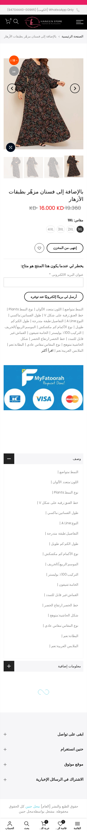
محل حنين (26, 811)
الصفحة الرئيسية (72, 36)
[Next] (12, 88)
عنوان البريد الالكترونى (66, 274)
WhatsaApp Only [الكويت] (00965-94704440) (40, 10)
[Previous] (75, 88)
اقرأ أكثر (47, 350)
